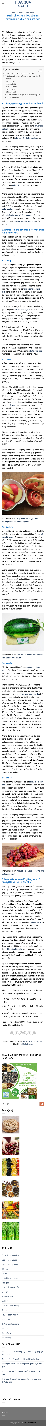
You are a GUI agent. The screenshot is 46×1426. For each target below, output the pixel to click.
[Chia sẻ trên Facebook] (17, 1033)
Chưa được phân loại (10, 1255)
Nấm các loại (7, 1296)
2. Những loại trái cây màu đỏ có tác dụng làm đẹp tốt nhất (23, 77)
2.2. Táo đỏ (12, 84)
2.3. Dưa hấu (12, 87)
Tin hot (5, 1328)
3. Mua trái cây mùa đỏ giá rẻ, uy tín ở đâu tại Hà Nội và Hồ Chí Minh (22, 96)
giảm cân (16, 185)
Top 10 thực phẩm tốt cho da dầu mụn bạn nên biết (21, 1373)
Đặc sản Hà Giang (9, 1260)
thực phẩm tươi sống (10, 1324)
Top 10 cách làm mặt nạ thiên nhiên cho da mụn (22, 1359)
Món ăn (5, 1292)
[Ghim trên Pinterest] (29, 1033)
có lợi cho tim (7, 209)
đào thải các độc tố (22, 309)
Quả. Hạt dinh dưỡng (10, 1306)
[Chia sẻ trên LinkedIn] (34, 1033)
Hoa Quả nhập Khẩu (26, 12)
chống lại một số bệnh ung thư (19, 215)
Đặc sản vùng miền (10, 1264)
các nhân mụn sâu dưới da (28, 694)
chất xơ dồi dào (35, 351)
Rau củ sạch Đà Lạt (10, 1315)
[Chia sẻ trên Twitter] (21, 1033)
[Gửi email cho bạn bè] (25, 1033)
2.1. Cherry (11, 81)
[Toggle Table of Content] (39, 70)
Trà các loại (6, 1338)
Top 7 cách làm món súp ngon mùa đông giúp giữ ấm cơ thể (23, 1353)
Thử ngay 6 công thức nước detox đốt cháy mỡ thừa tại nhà (21, 1380)
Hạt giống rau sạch (10, 1278)
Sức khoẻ (6, 1319)
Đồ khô (5, 1269)
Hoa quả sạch (23, 4)
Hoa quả (15, 12)
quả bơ (5, 1301)
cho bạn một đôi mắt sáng (25, 221)
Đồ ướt (4, 1274)
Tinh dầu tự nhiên (9, 1333)
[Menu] (3, 4)
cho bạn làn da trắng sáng (26, 138)
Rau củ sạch (7, 1310)
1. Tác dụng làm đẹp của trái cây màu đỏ (19, 73)
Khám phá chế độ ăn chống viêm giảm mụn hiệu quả (22, 1365)
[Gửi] (42, 1104)
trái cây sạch (35, 922)
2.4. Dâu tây (12, 89)
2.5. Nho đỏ (12, 92)
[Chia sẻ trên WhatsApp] (12, 1033)
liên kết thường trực (26, 1044)
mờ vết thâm (10, 405)
